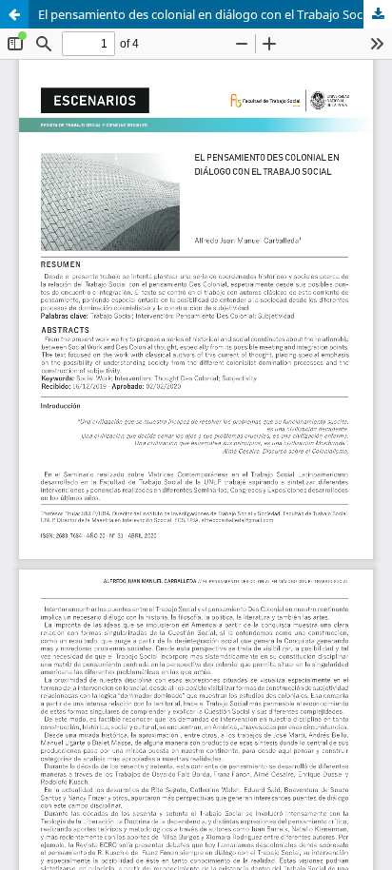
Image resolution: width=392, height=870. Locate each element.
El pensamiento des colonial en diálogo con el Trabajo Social (206, 14)
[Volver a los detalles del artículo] (14, 14)
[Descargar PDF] (377, 14)
